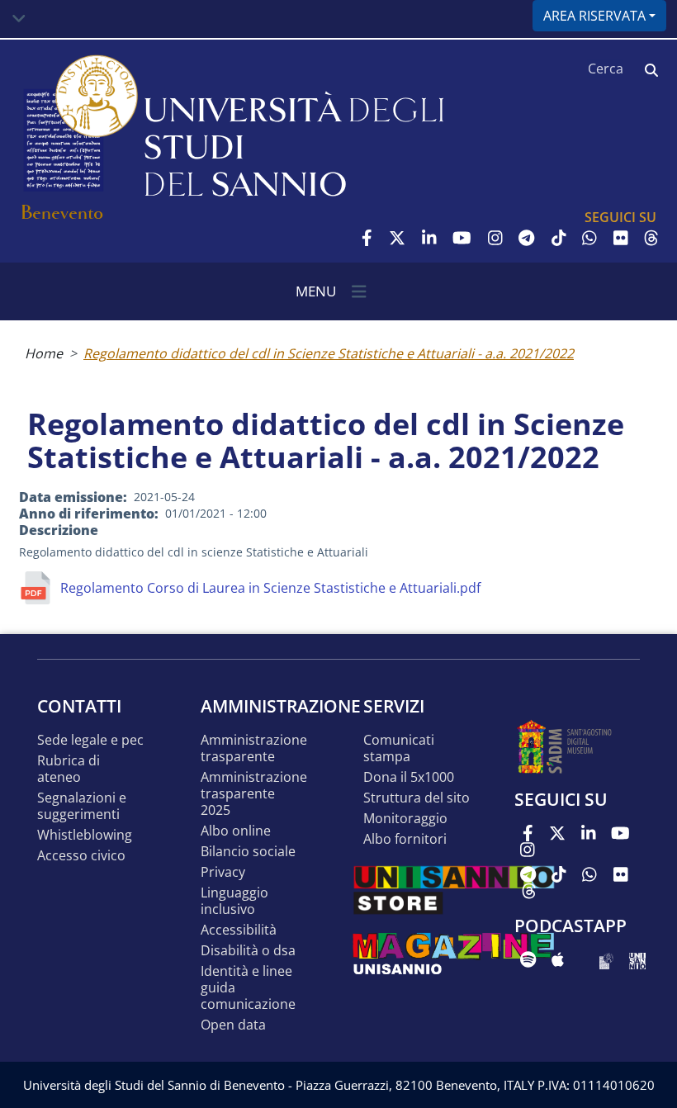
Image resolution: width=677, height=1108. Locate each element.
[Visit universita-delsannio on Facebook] (367, 238)
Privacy (223, 872)
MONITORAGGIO (405, 818)
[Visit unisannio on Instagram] (495, 238)
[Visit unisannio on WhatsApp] (589, 238)
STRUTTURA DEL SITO (416, 798)
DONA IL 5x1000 (408, 777)
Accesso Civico (81, 855)
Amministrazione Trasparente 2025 (254, 794)
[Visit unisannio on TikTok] (559, 238)
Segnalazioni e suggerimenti (81, 806)
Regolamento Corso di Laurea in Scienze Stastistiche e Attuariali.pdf (270, 588)
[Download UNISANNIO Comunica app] (637, 959)
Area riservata (594, 16)
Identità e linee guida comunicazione (248, 988)
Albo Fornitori (405, 839)
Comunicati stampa (398, 748)
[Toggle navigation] (19, 19)
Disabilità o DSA (248, 950)
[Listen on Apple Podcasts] (558, 959)
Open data (233, 1025)
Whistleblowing (84, 835)
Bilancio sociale (248, 851)
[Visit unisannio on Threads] (651, 238)
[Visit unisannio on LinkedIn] (429, 238)
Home (44, 353)
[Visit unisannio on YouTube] (461, 238)
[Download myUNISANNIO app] (606, 959)
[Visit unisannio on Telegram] (526, 238)
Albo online (236, 831)
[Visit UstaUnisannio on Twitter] (397, 238)
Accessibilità (239, 930)
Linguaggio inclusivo (234, 901)
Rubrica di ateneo (68, 769)
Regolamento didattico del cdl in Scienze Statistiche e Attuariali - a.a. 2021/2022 (328, 353)
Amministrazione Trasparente (254, 748)
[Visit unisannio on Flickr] (620, 238)
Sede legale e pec (90, 740)
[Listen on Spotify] (528, 959)
